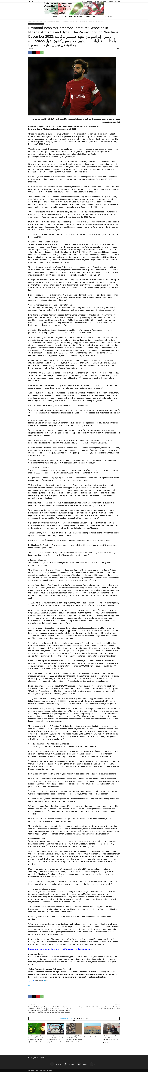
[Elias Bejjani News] (74, 8)
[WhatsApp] (42, 52)
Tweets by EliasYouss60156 (36, 1058)
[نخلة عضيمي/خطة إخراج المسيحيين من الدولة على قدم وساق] (92, 1028)
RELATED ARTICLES (66, 1018)
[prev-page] (29, 1046)
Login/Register (90, 16)
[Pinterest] (38, 52)
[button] (118, 17)
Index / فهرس (57, 16)
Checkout (68, 16)
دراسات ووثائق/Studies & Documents (41, 21)
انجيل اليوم (111, 1)
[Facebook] (29, 1)
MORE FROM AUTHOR (81, 1018)
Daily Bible (117, 1)
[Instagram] (32, 1)
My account (78, 16)
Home (29, 21)
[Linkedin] (35, 1)
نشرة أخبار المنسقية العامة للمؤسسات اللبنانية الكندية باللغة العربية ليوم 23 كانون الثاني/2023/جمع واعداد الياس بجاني (99, 1007)
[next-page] (32, 1046)
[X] (38, 1)
